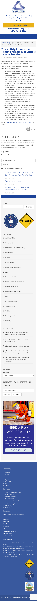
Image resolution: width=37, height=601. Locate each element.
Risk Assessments (9, 494)
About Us (7, 472)
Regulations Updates (11, 301)
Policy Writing (8, 505)
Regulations (12, 18)
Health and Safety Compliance (14, 282)
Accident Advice (10, 238)
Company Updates (11, 243)
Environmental (9, 262)
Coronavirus (9, 252)
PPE (6, 296)
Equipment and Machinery (13, 267)
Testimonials (8, 476)
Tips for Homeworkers (13, 181)
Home (4, 43)
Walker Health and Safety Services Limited (20, 122)
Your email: (5, 155)
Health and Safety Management (13, 492)
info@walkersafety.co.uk (18, 28)
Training (7, 311)
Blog (18, 18)
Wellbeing (8, 321)
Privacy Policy (8, 481)
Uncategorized (10, 316)
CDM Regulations (9, 498)
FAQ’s (29, 16)
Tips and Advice (10, 306)
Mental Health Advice (11, 287)
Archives (6, 372)
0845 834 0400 (18, 31)
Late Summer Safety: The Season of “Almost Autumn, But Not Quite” (16, 333)
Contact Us (24, 18)
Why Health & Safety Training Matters (17, 346)
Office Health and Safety (12, 291)
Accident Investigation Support (13, 500)
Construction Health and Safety (15, 248)
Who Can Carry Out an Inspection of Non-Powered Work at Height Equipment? (18, 352)
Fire (6, 272)
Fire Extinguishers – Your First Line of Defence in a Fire (19, 546)
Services (7, 474)
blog (8, 43)
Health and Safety (10, 277)
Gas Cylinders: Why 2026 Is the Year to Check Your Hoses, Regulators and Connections (17, 359)
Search (5, 204)
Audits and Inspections (10, 496)
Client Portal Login (18, 25)
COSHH (7, 257)
